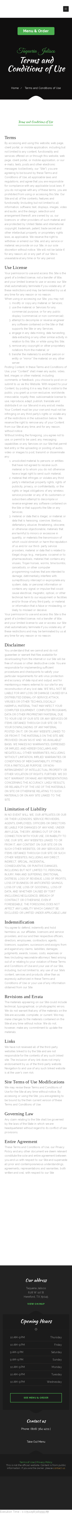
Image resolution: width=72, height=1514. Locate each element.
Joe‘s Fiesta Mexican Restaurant (43, 1482)
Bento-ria (56, 1482)
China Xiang (38, 1482)
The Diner (27, 1495)
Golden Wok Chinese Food (30, 1482)
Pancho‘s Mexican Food (35, 1478)
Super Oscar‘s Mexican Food (10, 1478)
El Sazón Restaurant (46, 1495)
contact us (59, 1468)
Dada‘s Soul (35, 1482)
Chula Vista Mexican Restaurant (32, 1495)
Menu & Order (36, 31)
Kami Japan (2, 1478)
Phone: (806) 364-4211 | (36, 1428)
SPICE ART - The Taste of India (21, 1495)
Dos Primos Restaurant (51, 1495)
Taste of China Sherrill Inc (55, 1478)
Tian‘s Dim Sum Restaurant (61, 1482)
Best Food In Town (16, 1478)
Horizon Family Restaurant (42, 1478)
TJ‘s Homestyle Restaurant (17, 1482)
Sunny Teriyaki (5, 1478)
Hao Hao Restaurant (61, 1478)
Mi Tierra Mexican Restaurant (24, 1482)
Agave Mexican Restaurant (48, 1478)
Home (15, 88)
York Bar (20, 1478)
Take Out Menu (36, 1441)
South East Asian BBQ (10, 1482)
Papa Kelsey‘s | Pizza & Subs (51, 1482)
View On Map (36, 1303)
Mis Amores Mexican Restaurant (25, 1478)
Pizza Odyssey (30, 1478)
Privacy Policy (44, 1462)
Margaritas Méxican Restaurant (40, 1495)
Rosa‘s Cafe (6, 1482)
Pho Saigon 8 (65, 1482)
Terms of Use (27, 1462)
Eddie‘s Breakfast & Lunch (67, 1478)
